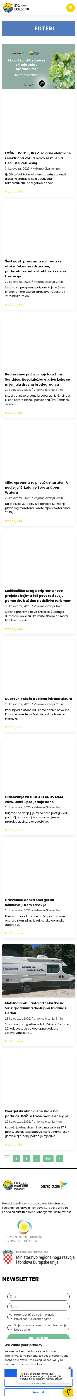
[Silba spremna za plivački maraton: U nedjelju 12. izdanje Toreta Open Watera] (38, 450)
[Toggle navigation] (70, 7)
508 (48, 1159)
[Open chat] (68, 1392)
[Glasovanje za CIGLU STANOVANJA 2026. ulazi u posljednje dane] (38, 764)
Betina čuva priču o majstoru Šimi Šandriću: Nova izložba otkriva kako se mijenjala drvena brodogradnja (37, 379)
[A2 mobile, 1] (38, 66)
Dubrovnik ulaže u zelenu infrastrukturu (38, 698)
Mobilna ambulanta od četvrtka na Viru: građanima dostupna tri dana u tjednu (36, 1008)
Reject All (39, 1392)
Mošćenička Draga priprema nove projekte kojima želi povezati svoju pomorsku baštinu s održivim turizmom (38, 595)
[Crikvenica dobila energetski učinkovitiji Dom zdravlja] (38, 867)
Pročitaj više (14, 192)
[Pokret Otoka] (16, 7)
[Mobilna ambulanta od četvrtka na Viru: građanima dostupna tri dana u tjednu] (38, 971)
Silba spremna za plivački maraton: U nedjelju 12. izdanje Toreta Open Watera (36, 487)
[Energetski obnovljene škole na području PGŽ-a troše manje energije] (38, 1079)
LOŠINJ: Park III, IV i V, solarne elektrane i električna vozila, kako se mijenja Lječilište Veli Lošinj (38, 158)
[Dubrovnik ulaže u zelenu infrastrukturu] (38, 666)
